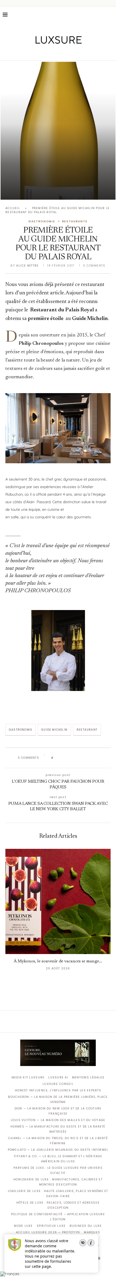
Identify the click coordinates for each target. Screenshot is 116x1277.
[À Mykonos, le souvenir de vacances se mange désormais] (58, 901)
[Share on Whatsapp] (83, 758)
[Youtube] (69, 53)
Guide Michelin (54, 730)
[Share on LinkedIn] (78, 758)
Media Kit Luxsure (28, 1077)
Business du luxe (86, 1226)
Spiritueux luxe (51, 1226)
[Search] (110, 14)
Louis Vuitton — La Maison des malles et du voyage (58, 1120)
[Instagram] (54, 53)
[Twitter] (46, 53)
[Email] (77, 53)
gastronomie (20, 730)
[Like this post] (56, 758)
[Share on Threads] (88, 758)
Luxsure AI (58, 1077)
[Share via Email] (98, 758)
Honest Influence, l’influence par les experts (58, 1090)
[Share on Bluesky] (93, 758)
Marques (92, 1232)
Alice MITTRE (27, 266)
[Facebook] (39, 53)
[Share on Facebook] (62, 758)
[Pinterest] (61, 53)
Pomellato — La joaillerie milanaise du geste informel (58, 1150)
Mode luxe (23, 1226)
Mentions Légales (88, 1077)
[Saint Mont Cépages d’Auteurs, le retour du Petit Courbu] (58, 131)
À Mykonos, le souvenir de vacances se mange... (58, 961)
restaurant (87, 730)
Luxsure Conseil (58, 1084)
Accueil (12, 208)
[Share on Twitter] (67, 758)
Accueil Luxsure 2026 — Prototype (48, 1232)
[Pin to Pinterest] (72, 758)
